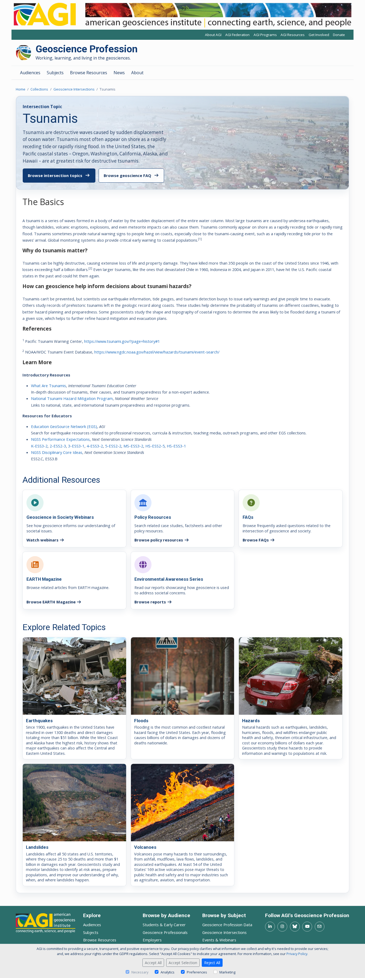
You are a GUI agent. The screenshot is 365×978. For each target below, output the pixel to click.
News (119, 73)
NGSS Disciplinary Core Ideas (56, 452)
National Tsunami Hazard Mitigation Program (72, 398)
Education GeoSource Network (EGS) (64, 426)
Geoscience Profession (87, 49)
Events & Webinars (219, 939)
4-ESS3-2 (95, 446)
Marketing (227, 972)
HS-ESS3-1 (176, 446)
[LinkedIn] (270, 927)
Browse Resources (88, 73)
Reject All (212, 962)
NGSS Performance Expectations (60, 439)
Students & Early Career (164, 924)
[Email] (320, 927)
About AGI (213, 34)
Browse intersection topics (55, 175)
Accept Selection (183, 962)
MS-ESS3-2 (133, 446)
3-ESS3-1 (76, 446)
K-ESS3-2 (39, 446)
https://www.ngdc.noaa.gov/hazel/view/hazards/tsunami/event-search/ (156, 352)
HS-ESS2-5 (155, 446)
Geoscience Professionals (165, 932)
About (137, 73)
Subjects (55, 73)
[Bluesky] (295, 927)
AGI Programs (265, 34)
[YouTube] (307, 927)
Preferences (197, 972)
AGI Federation (237, 34)
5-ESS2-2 (113, 446)
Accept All (153, 962)
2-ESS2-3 (58, 446)
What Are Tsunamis (48, 385)
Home (20, 89)
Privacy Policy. (297, 953)
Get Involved (319, 34)
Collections (39, 89)
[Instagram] (282, 927)
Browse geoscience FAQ (127, 175)
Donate (339, 34)
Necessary (139, 972)
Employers (152, 939)
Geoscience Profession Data (227, 924)
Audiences (30, 73)
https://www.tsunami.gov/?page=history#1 (122, 341)
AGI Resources (293, 34)
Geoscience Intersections (74, 89)
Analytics (167, 972)
